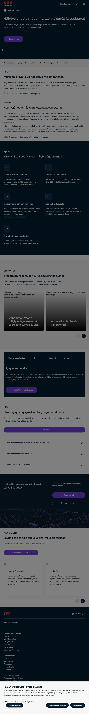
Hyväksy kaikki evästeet (57, 705)
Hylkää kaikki (77, 705)
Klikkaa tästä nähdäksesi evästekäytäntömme (21, 702)
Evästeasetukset (15, 705)
